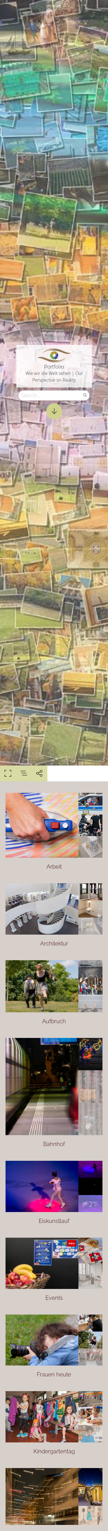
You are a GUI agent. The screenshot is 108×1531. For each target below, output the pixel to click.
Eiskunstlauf (54, 1221)
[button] (54, 1519)
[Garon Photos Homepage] (54, 355)
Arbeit (54, 866)
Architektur (54, 943)
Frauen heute (54, 1374)
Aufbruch (54, 1021)
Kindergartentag (54, 1451)
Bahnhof (54, 1144)
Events (54, 1297)
